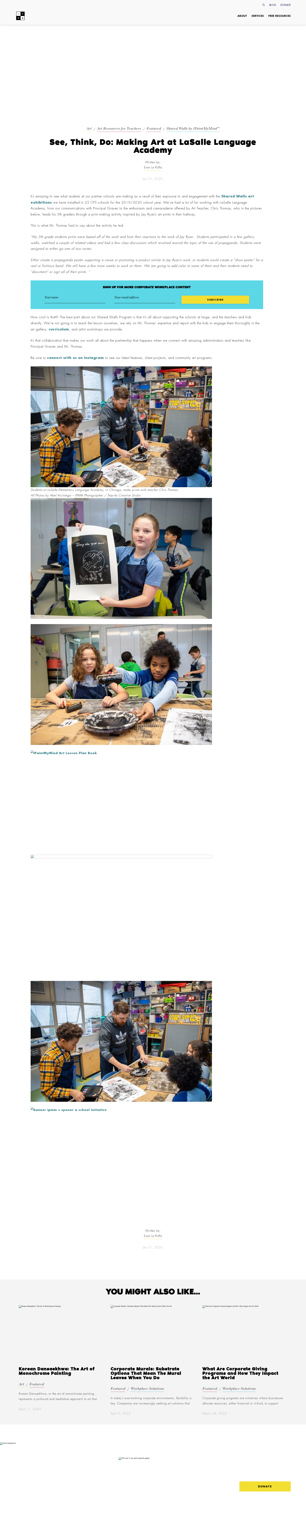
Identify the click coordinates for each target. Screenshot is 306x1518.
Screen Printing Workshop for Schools (71, 1488)
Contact (19, 1472)
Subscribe (20, 1481)
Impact (19, 1468)
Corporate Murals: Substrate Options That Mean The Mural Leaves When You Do (146, 1373)
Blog (272, 5)
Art (89, 128)
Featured (153, 128)
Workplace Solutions (147, 1388)
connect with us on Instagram (75, 358)
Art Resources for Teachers (119, 128)
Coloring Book (71, 1480)
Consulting (45, 1468)
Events (42, 1481)
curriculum (59, 329)
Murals (43, 1477)
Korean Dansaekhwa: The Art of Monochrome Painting (57, 1371)
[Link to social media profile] (244, 1473)
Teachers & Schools (77, 1462)
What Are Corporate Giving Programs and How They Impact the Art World (240, 1373)
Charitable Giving (45, 1487)
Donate (285, 5)
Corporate (46, 1462)
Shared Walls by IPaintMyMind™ (192, 128)
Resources (68, 1468)
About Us (21, 1462)
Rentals (43, 1472)
